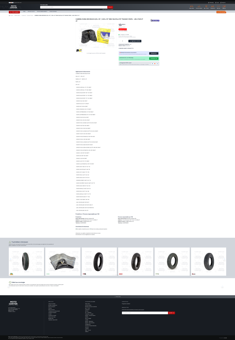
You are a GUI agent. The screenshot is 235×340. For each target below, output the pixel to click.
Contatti (49, 314)
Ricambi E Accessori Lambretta (91, 306)
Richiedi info (154, 53)
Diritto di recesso (51, 309)
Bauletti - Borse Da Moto (89, 322)
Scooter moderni (88, 305)
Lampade (87, 328)
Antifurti (86, 316)
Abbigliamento (88, 324)
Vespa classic (87, 303)
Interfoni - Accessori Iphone (90, 315)
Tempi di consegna (51, 303)
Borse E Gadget (88, 318)
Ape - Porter (87, 308)
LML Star (86, 311)
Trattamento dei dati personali (54, 311)
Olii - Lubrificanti (88, 312)
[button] (10, 259)
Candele (86, 319)
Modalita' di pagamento (52, 305)
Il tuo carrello (222, 12)
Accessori (87, 327)
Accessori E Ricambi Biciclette (90, 325)
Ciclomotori (87, 309)
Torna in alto (118, 296)
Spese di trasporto (51, 306)
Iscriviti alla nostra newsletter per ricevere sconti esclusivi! (133, 309)
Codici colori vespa (51, 316)
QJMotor (86, 331)
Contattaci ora (153, 58)
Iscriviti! (170, 312)
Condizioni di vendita (52, 315)
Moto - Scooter (88, 330)
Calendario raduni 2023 (52, 319)
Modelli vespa (50, 318)
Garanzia (50, 308)
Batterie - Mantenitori (89, 321)
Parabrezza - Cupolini (89, 314)
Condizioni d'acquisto (52, 312)
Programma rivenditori (126, 303)
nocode (225, 337)
